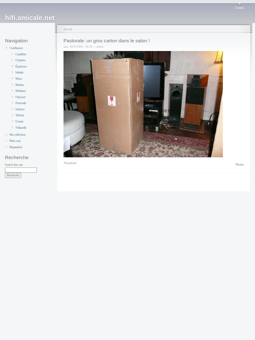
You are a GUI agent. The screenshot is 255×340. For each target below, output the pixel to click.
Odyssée (20, 97)
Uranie (19, 121)
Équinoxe (21, 66)
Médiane (20, 91)
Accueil (68, 29)
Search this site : (14, 165)
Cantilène (20, 54)
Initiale (19, 72)
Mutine (19, 85)
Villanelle (20, 127)
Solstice (20, 109)
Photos (240, 164)
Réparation (15, 147)
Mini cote (15, 141)
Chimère (20, 60)
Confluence (16, 48)
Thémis (19, 115)
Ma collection (17, 134)
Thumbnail (70, 163)
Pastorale (20, 103)
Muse (18, 78)
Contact (239, 7)
